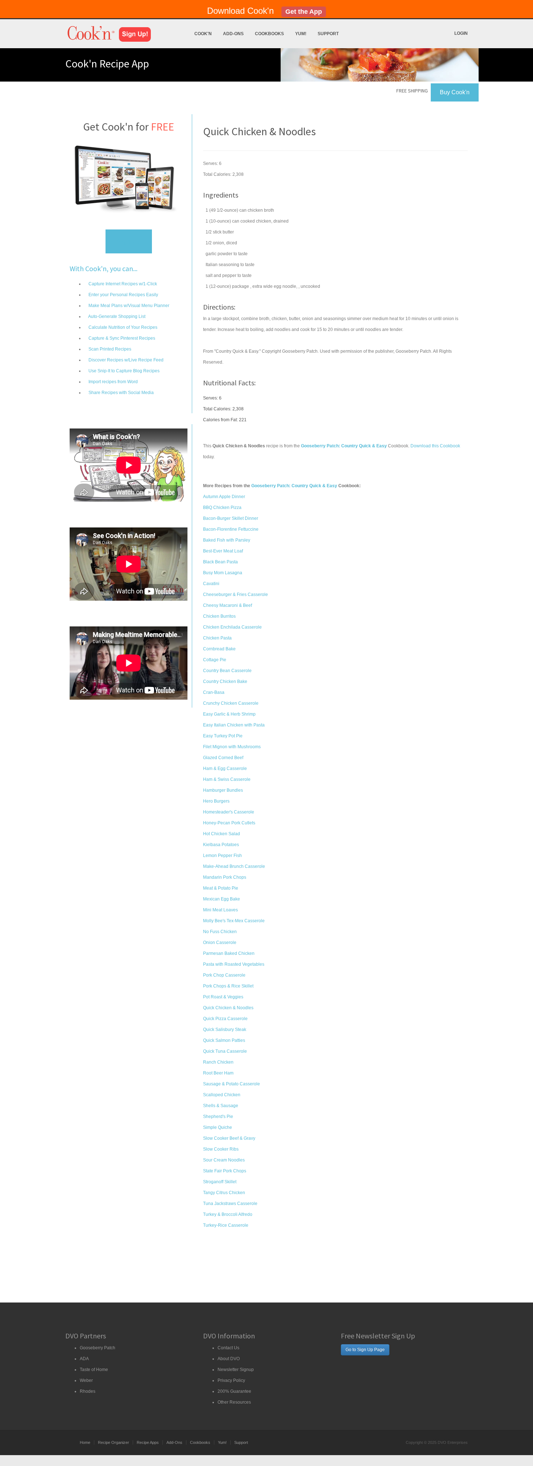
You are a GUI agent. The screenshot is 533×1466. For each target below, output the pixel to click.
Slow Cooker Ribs (221, 1149)
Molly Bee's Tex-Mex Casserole (234, 920)
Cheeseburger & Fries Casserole (235, 594)
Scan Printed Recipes (109, 349)
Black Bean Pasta (220, 561)
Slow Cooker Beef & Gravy (229, 1138)
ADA (84, 1358)
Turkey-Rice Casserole (225, 1225)
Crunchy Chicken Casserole (231, 703)
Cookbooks (269, 33)
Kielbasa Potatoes (221, 844)
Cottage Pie (214, 659)
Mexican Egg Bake (221, 899)
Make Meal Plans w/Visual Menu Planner (128, 305)
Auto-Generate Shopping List (116, 316)
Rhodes (87, 1391)
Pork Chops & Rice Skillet (228, 986)
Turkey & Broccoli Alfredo (227, 1214)
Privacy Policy (231, 1380)
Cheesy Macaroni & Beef (227, 605)
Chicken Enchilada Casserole (232, 627)
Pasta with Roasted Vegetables (233, 964)
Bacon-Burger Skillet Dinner (230, 518)
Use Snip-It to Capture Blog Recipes (123, 370)
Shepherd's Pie (218, 1116)
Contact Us (228, 1347)
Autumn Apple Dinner (224, 496)
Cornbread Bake (219, 648)
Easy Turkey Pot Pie (223, 735)
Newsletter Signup (236, 1369)
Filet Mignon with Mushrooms (232, 746)
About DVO (229, 1358)
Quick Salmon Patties (224, 1040)
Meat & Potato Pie (220, 888)
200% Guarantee (234, 1391)
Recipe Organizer (113, 1442)
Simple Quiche (217, 1127)
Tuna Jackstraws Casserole (230, 1203)
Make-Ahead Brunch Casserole (234, 866)
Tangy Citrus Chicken (224, 1192)
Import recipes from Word (112, 381)
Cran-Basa (213, 692)
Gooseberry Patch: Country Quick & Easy (294, 485)
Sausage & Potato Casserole (231, 1083)
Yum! (300, 33)
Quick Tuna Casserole (225, 1051)
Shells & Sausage (220, 1105)
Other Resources (234, 1402)
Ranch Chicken (218, 1062)
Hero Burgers (216, 801)
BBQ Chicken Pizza (222, 507)
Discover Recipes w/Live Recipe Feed (125, 360)
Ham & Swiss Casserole (227, 779)
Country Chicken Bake (225, 681)
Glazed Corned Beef (223, 757)
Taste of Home (94, 1369)
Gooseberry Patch (97, 1347)
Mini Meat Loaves (220, 909)
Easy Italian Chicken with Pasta (234, 725)
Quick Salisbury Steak (224, 1029)
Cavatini (211, 583)
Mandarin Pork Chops (224, 877)
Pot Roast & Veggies (223, 996)
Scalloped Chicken (221, 1094)
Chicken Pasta (217, 638)
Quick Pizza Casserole (225, 1018)
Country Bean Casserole (227, 670)
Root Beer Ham (218, 1073)
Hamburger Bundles (223, 790)
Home (85, 1442)
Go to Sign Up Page (365, 1349)
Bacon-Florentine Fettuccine (231, 529)
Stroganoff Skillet (219, 1181)
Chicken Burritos (219, 616)
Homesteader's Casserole (228, 812)
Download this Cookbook (435, 445)
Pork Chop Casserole (224, 975)
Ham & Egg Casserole (225, 768)
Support (328, 33)
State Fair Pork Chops (224, 1170)
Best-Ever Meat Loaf (223, 551)
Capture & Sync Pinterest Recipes (121, 338)
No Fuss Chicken (220, 931)
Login (461, 33)
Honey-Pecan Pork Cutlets (229, 822)
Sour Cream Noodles (224, 1160)
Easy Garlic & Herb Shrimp (229, 714)
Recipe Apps (148, 1442)
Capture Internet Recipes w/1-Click (122, 283)
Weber (86, 1380)
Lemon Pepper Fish (222, 855)
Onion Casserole (219, 942)
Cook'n (203, 33)
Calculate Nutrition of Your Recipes (122, 327)
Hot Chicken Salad (221, 833)
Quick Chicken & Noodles (228, 1007)
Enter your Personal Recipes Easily (122, 294)
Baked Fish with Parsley (226, 540)
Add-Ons (233, 33)
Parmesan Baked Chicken (229, 953)
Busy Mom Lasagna (222, 572)
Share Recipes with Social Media (120, 392)
